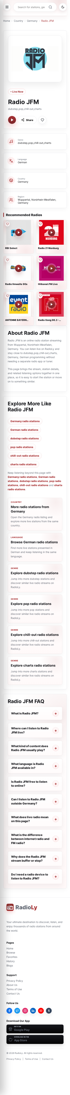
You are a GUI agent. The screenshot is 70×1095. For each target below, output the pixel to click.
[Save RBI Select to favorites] (7, 224)
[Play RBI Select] (18, 232)
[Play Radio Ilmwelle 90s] (18, 268)
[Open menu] (7, 7)
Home (6, 20)
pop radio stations (21, 447)
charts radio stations (23, 464)
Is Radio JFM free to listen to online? (29, 783)
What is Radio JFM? (24, 713)
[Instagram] (25, 1011)
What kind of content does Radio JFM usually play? (29, 748)
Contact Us (13, 993)
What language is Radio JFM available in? (27, 766)
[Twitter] (17, 1011)
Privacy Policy (14, 980)
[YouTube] (41, 1011)
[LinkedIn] (33, 1011)
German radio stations (24, 429)
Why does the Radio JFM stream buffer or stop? (28, 858)
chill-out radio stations (24, 455)
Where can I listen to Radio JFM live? (30, 730)
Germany (32, 20)
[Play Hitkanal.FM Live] (51, 268)
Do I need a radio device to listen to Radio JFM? (29, 876)
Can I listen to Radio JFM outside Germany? (28, 801)
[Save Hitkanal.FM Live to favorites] (40, 259)
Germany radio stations (25, 421)
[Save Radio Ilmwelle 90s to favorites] (7, 259)
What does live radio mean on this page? (29, 819)
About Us (11, 984)
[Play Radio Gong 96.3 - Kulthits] (51, 304)
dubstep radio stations (24, 438)
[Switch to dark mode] (63, 7)
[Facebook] (9, 1011)
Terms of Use (14, 989)
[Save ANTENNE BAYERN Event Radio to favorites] (7, 295)
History (10, 961)
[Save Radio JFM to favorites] (42, 120)
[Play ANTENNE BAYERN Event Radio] (18, 304)
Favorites (11, 956)
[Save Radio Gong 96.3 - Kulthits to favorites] (40, 295)
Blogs (9, 965)
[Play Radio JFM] (12, 120)
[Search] (50, 7)
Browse (10, 952)
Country (18, 20)
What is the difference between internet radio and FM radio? (30, 839)
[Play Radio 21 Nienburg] (51, 232)
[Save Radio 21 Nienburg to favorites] (40, 224)
